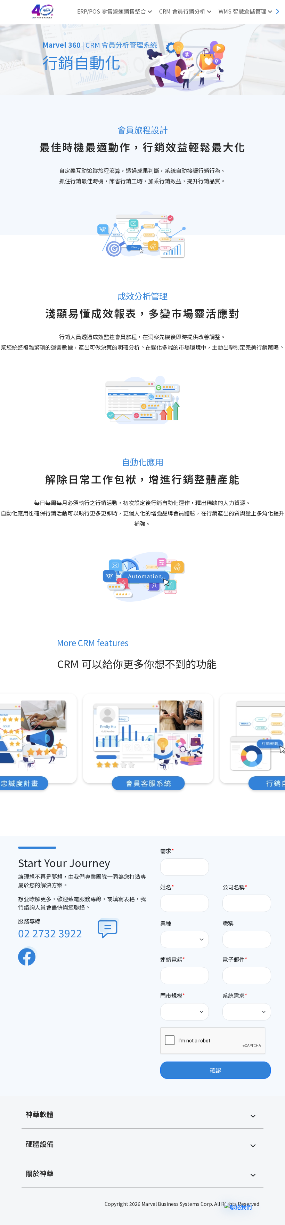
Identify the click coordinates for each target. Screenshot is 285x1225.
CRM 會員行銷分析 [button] (183, 11)
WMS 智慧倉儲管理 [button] (243, 11)
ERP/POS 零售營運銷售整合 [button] (112, 11)
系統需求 (233, 995)
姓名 (165, 887)
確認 (215, 1070)
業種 (165, 923)
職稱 (228, 923)
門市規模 (171, 995)
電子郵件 (233, 959)
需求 (165, 851)
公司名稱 (233, 887)
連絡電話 (171, 959)
